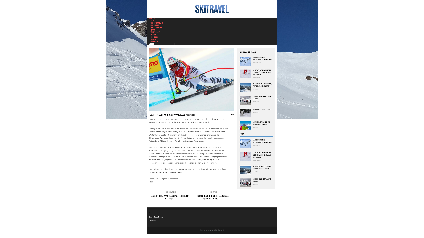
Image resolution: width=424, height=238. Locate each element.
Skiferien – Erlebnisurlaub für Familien (262, 97)
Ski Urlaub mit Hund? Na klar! (262, 109)
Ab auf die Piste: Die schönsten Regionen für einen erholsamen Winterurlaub (262, 72)
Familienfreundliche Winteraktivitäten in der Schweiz (262, 58)
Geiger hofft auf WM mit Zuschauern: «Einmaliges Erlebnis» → (170, 197)
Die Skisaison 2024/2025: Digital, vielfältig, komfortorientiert (262, 85)
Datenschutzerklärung (156, 217)
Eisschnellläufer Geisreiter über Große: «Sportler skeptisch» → (213, 197)
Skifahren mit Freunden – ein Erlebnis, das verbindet (261, 123)
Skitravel (221, 230)
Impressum (152, 220)
